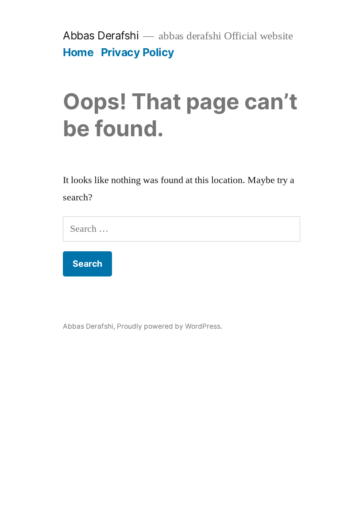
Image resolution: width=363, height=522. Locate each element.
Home (78, 52)
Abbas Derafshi (101, 35)
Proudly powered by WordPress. (169, 326)
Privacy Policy (137, 52)
